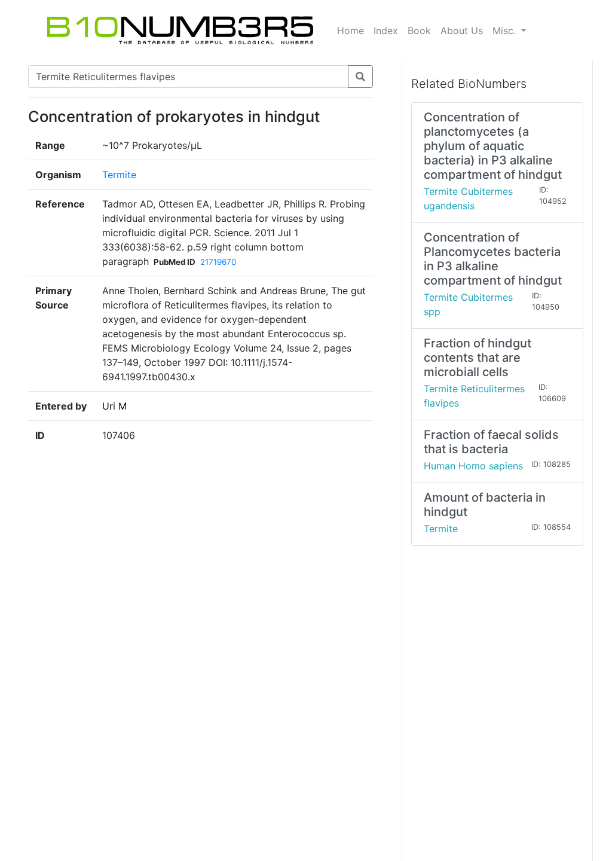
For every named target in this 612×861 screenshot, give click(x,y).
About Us (461, 30)
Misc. (505, 30)
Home (350, 30)
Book (419, 30)
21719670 (218, 262)
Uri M (114, 406)
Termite (119, 175)
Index (386, 30)
